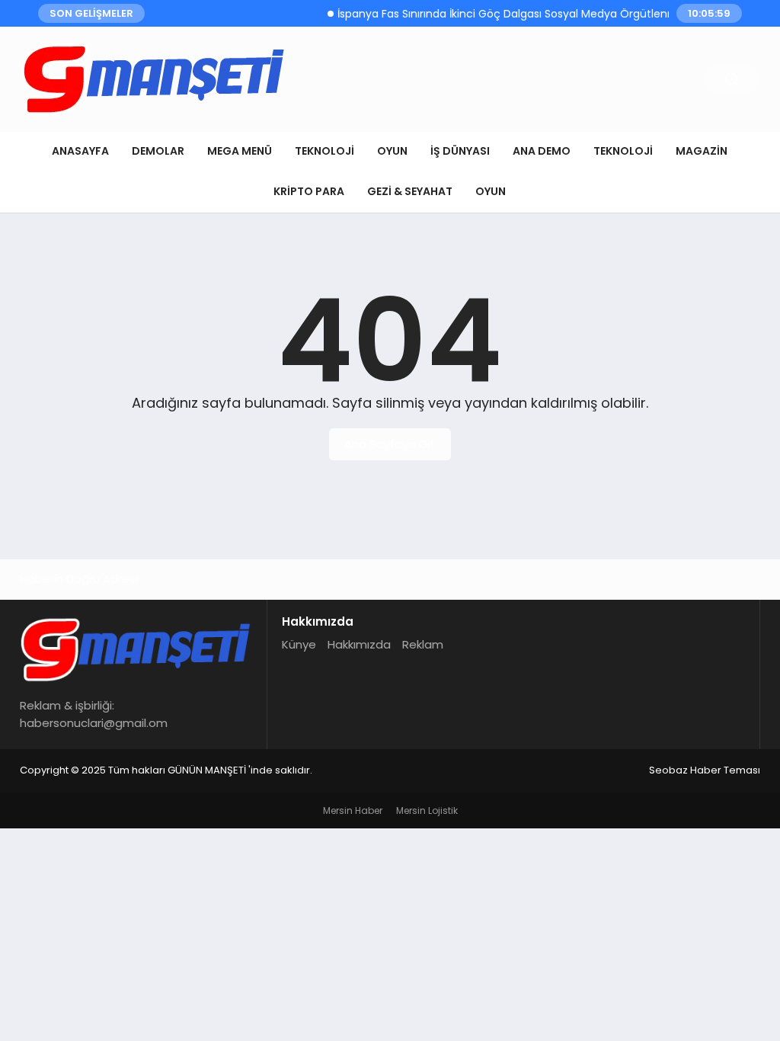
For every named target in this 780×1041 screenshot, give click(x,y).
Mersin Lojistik (427, 810)
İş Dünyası (460, 151)
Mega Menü (239, 151)
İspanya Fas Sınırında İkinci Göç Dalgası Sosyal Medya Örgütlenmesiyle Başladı (534, 13)
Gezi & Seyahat (409, 191)
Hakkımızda (359, 644)
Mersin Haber (352, 810)
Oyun (392, 151)
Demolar (158, 151)
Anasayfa (80, 151)
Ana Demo (542, 151)
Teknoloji (324, 151)
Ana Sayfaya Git (390, 444)
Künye (299, 644)
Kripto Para (308, 191)
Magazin (701, 151)
